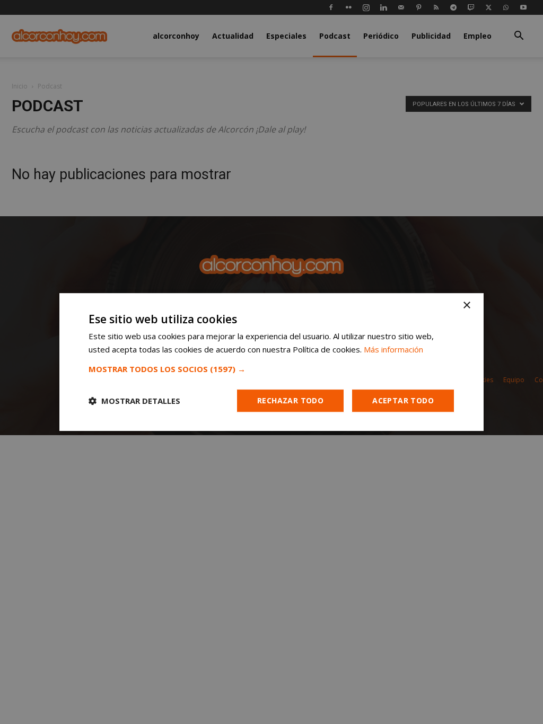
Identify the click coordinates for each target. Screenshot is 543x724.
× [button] (466, 306)
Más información (393, 349)
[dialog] (271, 362)
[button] (271, 369)
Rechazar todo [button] (290, 400)
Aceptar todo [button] (403, 400)
